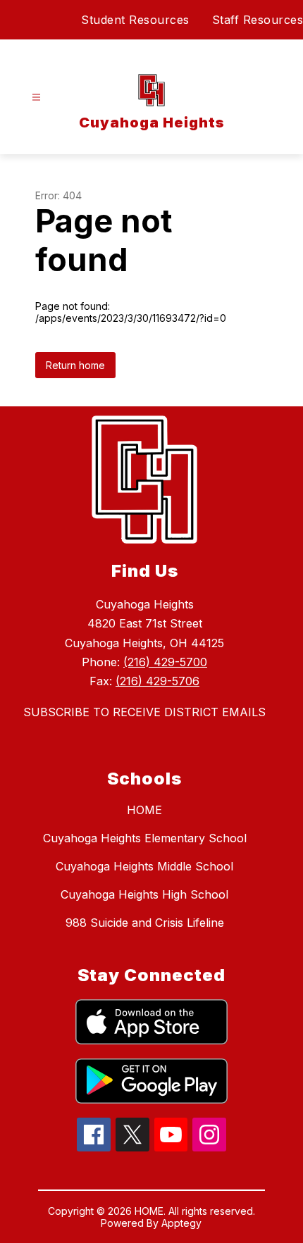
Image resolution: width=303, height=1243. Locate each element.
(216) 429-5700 (165, 662)
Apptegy (181, 1223)
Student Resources (135, 20)
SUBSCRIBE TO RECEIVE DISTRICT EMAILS (144, 712)
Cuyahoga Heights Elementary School (145, 838)
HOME (144, 810)
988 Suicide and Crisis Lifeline (145, 923)
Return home (75, 365)
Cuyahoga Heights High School (144, 894)
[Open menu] (36, 97)
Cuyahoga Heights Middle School (144, 866)
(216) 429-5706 (157, 681)
